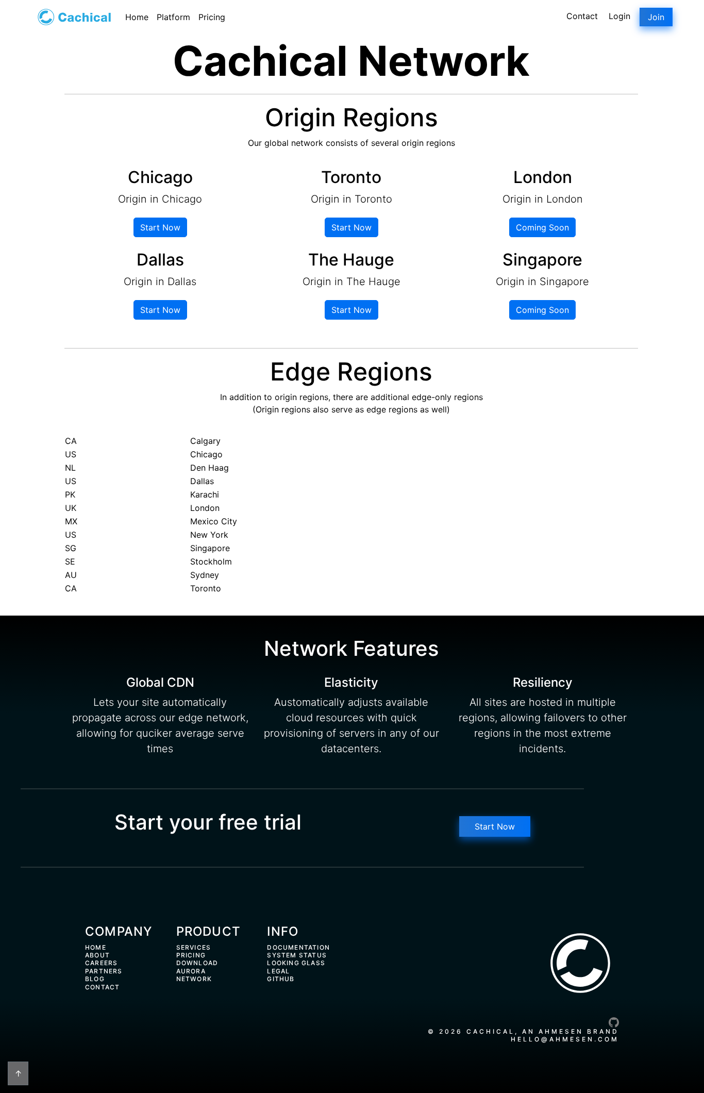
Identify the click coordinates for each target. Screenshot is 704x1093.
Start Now (160, 227)
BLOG (95, 979)
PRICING (191, 955)
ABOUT (97, 955)
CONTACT (102, 987)
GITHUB (280, 979)
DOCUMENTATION (298, 947)
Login (619, 16)
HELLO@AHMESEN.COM (565, 1039)
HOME (95, 947)
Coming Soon (542, 227)
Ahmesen (561, 1031)
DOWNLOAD (197, 963)
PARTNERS (104, 971)
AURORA (191, 971)
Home (136, 17)
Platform (173, 17)
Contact (582, 16)
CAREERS (101, 963)
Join (656, 17)
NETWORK (194, 979)
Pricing (211, 17)
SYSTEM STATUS (297, 955)
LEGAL (278, 971)
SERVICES (193, 947)
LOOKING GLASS (296, 963)
